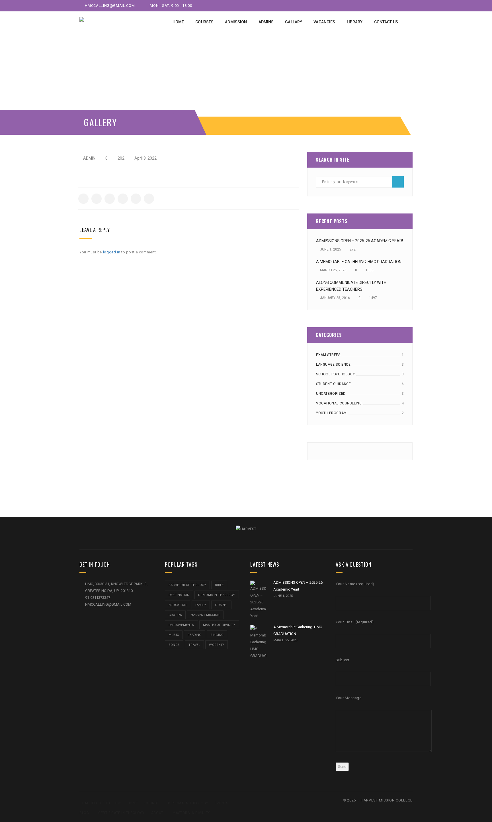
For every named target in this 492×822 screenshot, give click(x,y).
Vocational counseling (339, 403)
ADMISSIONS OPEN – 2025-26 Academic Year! (359, 241)
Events (221, 803)
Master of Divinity (219, 625)
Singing (217, 635)
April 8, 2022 (145, 158)
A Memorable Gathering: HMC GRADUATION (358, 261)
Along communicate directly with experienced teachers (351, 286)
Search (398, 182)
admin (89, 158)
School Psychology (335, 374)
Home (133, 803)
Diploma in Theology (216, 595)
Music (174, 635)
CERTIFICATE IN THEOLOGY (121, 813)
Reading (195, 635)
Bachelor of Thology (187, 585)
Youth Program (331, 413)
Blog (84, 813)
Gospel (221, 605)
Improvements (181, 625)
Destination (179, 595)
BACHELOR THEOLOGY (101, 803)
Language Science (333, 365)
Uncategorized (331, 394)
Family (200, 605)
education (177, 605)
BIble (219, 585)
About (157, 813)
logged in (111, 252)
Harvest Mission (205, 615)
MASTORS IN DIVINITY (191, 813)
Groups (175, 615)
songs (174, 645)
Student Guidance (333, 384)
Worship (216, 645)
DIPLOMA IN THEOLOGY (188, 803)
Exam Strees (328, 355)
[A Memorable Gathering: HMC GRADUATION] (258, 642)
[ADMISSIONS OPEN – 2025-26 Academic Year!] (258, 600)
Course (151, 803)
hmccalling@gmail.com (109, 5)
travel (194, 645)
